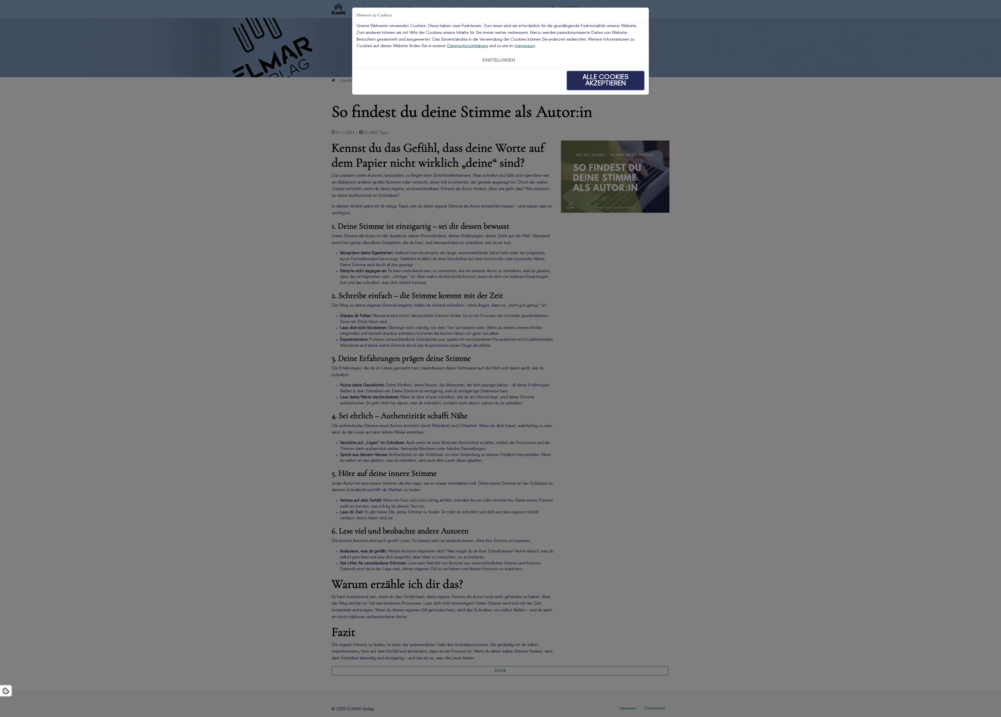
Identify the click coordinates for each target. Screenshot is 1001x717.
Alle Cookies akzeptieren (605, 80)
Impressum (525, 46)
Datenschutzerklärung (467, 46)
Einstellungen (499, 61)
